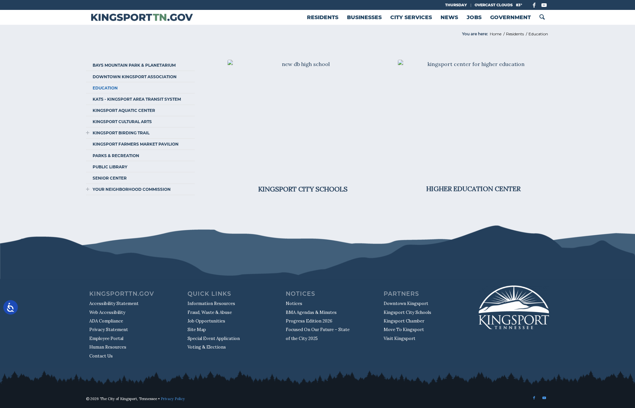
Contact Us (101, 356)
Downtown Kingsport (406, 303)
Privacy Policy (173, 398)
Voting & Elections (207, 347)
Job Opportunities (206, 321)
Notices (294, 303)
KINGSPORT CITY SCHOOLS (303, 189)
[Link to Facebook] (534, 5)
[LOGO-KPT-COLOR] (141, 17)
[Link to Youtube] (544, 5)
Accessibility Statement (114, 303)
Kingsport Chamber (404, 321)
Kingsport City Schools (407, 312)
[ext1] (473, 121)
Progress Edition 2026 (309, 321)
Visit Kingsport (399, 338)
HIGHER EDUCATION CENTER (473, 189)
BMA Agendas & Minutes (311, 312)
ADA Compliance (106, 321)
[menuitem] (323, 17)
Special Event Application (214, 338)
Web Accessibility (107, 312)
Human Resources (107, 347)
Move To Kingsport (404, 329)
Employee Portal (106, 338)
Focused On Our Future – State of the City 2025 (318, 334)
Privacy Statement (108, 329)
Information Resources (211, 303)
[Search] (542, 17)
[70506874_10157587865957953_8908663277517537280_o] (303, 121)
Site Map (197, 329)
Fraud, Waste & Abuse (210, 312)
